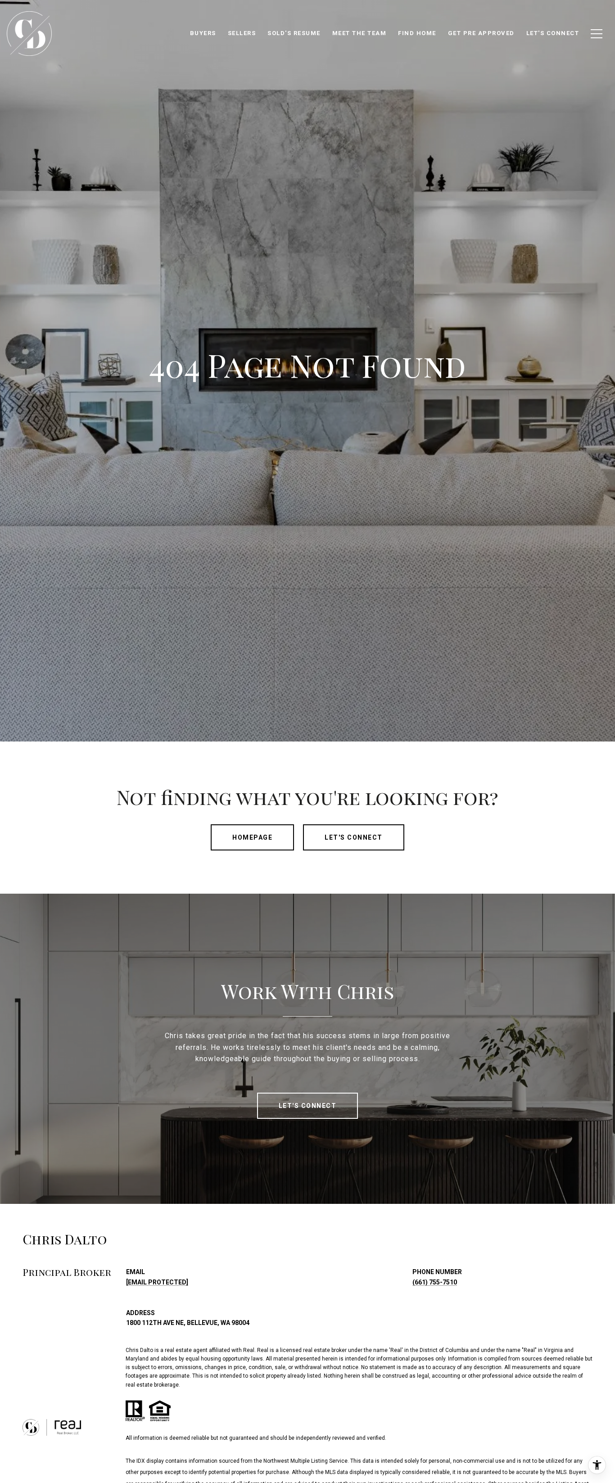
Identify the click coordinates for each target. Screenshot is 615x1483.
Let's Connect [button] (354, 837)
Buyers (203, 33)
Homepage (252, 837)
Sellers (242, 33)
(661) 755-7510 (434, 1282)
